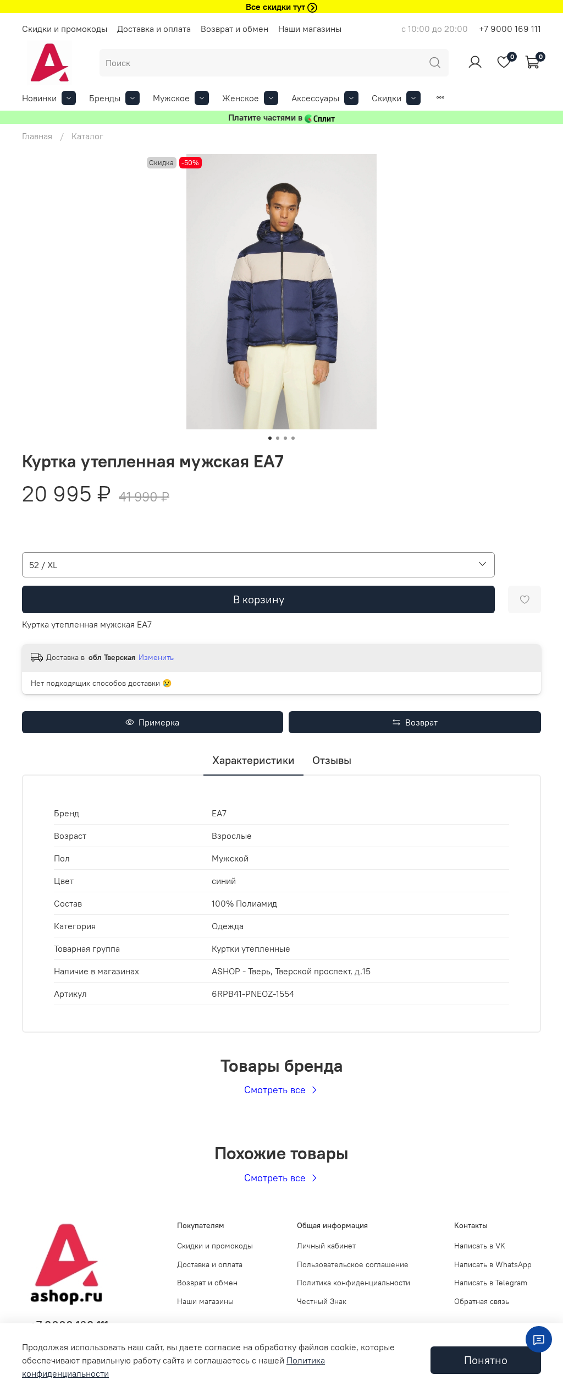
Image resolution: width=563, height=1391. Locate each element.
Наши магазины (309, 28)
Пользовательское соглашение (353, 1264)
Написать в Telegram (490, 1283)
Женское (240, 97)
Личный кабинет (326, 1246)
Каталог (87, 135)
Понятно (485, 1360)
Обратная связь (481, 1301)
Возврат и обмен (234, 28)
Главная (37, 135)
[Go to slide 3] (285, 438)
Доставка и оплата (154, 28)
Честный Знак (321, 1301)
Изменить (156, 657)
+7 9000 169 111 (510, 28)
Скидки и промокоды (64, 28)
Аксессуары (315, 97)
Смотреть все (276, 1089)
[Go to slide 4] (293, 438)
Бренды (104, 97)
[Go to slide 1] (270, 438)
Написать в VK (479, 1246)
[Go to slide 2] (277, 438)
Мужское (171, 97)
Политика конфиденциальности (353, 1283)
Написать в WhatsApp (493, 1264)
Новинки (39, 97)
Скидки (386, 97)
